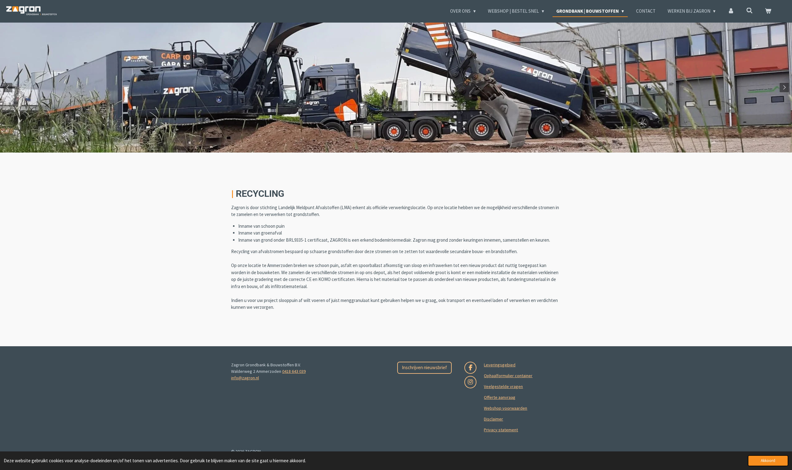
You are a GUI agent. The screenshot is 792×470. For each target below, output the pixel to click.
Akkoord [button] (768, 460)
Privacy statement (501, 430)
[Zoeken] (749, 10)
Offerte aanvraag (499, 397)
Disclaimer (493, 419)
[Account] (731, 11)
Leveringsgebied (499, 365)
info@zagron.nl (245, 378)
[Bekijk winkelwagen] (768, 11)
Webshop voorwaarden (505, 408)
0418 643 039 (294, 371)
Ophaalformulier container (508, 375)
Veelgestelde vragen (503, 386)
